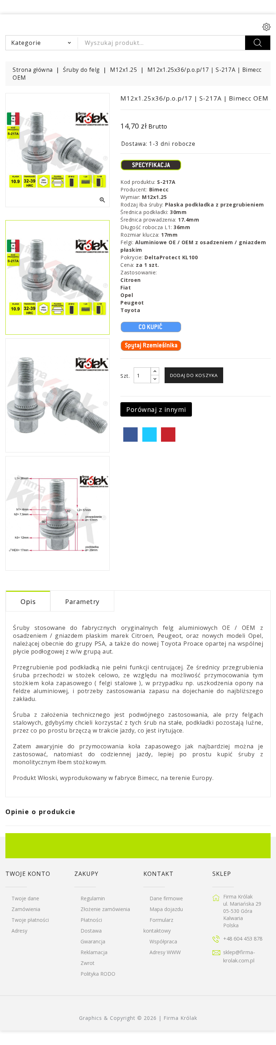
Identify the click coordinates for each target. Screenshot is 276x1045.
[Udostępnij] (130, 434)
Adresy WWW (165, 952)
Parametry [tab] (82, 601)
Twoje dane (25, 898)
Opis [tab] (28, 601)
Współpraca (163, 941)
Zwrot (87, 963)
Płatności (91, 919)
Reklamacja (93, 952)
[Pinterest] (168, 434)
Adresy (19, 930)
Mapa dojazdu (166, 909)
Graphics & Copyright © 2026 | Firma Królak (138, 1017)
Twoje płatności (30, 919)
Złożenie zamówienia (105, 909)
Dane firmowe (166, 898)
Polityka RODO (97, 973)
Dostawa (91, 930)
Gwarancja (92, 941)
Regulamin (92, 898)
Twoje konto (27, 874)
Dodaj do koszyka (194, 375)
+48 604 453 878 (242, 938)
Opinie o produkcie (40, 811)
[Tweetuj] (149, 434)
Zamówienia (26, 909)
